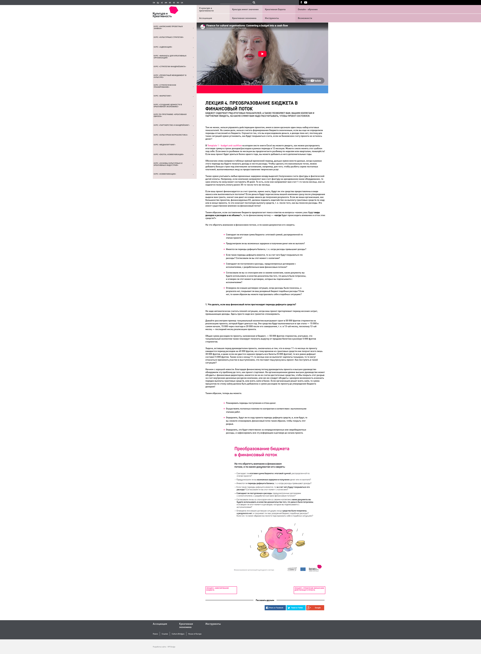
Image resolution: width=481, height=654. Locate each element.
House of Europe (195, 634)
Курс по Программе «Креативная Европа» (170, 115)
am (166, 3)
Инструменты (272, 18)
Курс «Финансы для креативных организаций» (170, 57)
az (162, 3)
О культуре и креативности (206, 9)
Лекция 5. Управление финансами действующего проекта (309, 589)
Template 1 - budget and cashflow (224, 145)
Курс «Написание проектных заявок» (168, 27)
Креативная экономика (244, 18)
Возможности (305, 18)
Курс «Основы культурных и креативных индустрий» (168, 164)
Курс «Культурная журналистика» (171, 135)
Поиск (155, 634)
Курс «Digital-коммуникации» (169, 154)
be (170, 3)
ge (174, 3)
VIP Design (171, 647)
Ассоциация (205, 18)
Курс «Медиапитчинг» (164, 145)
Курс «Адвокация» (163, 47)
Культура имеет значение (245, 9)
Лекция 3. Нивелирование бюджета (217, 589)
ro (178, 3)
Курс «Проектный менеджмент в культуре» (170, 76)
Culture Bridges (178, 634)
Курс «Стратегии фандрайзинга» (170, 67)
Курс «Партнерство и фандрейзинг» (172, 125)
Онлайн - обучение (308, 9)
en (154, 3)
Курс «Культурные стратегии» (169, 37)
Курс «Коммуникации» (165, 174)
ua (182, 3)
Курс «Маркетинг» (162, 96)
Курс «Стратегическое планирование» (165, 86)
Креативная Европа (275, 9)
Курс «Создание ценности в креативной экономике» (168, 106)
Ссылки (165, 634)
